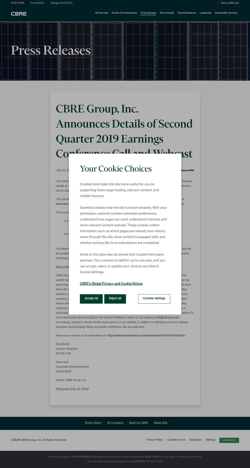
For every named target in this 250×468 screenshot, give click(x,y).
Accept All (91, 298)
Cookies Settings (154, 298)
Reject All (115, 298)
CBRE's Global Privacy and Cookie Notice (111, 284)
